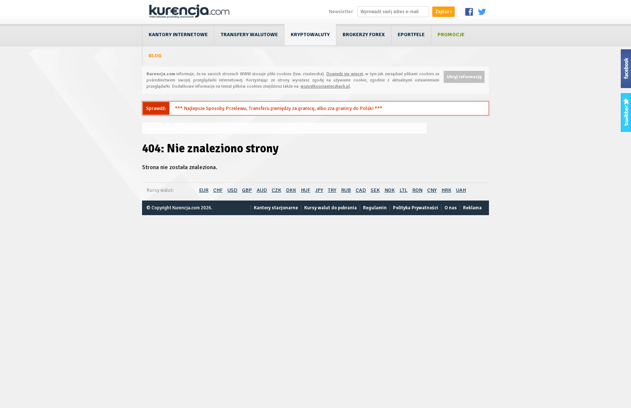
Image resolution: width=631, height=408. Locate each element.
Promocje (450, 34)
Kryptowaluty (310, 34)
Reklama (472, 208)
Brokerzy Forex (364, 34)
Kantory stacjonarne (276, 208)
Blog (155, 56)
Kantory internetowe (178, 34)
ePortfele (411, 34)
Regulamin (375, 208)
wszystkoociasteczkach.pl (325, 86)
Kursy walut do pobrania (330, 208)
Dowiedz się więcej (344, 74)
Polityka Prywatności (415, 208)
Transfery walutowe (249, 34)
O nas (450, 208)
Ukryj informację (464, 77)
